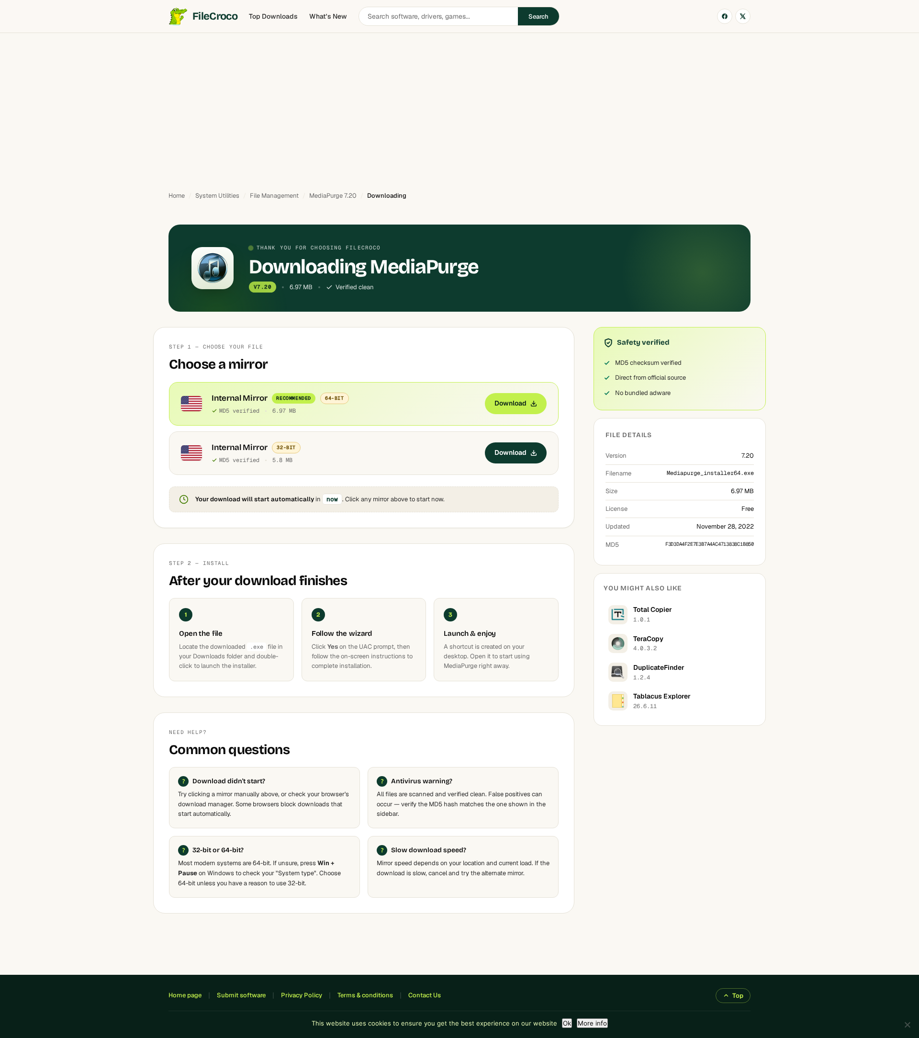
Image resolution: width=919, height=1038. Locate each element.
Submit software (241, 995)
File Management (274, 196)
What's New (328, 16)
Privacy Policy (301, 995)
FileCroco (214, 16)
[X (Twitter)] (743, 16)
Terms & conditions (365, 995)
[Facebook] (724, 16)
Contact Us (424, 995)
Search (538, 16)
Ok (567, 1023)
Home (176, 196)
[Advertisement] (459, 108)
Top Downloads (273, 16)
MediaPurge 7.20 (333, 196)
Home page (185, 995)
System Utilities (217, 196)
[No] (907, 1024)
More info (592, 1023)
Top (737, 996)
